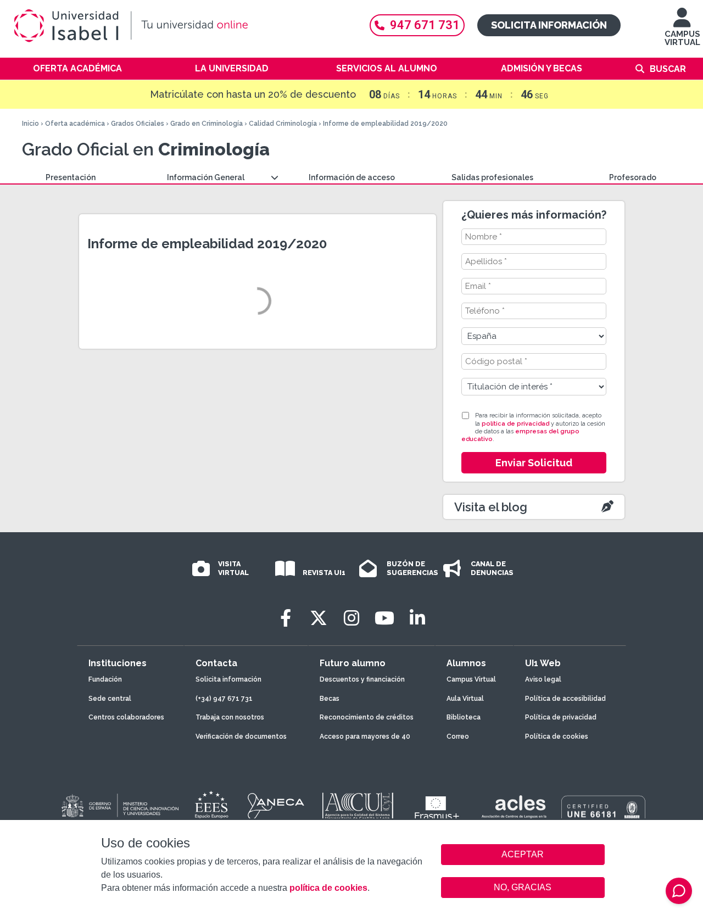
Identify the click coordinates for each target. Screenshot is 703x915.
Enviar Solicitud (533, 462)
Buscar (668, 69)
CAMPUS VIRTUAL (682, 38)
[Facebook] (285, 618)
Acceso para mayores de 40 (365, 736)
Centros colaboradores (126, 717)
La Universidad (232, 68)
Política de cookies (556, 736)
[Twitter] (318, 618)
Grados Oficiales (137, 123)
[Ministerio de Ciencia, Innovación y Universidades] (119, 806)
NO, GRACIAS (522, 887)
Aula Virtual (465, 698)
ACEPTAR (522, 855)
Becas (329, 698)
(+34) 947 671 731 (224, 698)
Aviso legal (543, 679)
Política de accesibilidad (565, 698)
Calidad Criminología (283, 123)
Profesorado (632, 177)
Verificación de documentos (241, 736)
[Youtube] (384, 618)
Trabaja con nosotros (230, 717)
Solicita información (549, 25)
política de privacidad (515, 423)
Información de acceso (352, 177)
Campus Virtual (471, 679)
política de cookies (328, 887)
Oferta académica (77, 68)
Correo (458, 736)
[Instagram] (351, 618)
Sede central (109, 698)
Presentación (71, 177)
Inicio (30, 123)
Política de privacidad (560, 717)
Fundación (105, 679)
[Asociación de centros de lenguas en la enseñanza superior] (514, 809)
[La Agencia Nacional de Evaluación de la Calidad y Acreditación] (276, 806)
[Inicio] (181, 25)
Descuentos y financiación (362, 679)
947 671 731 (425, 25)
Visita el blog (490, 507)
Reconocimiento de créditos (367, 717)
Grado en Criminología (206, 123)
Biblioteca (464, 717)
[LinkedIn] (417, 618)
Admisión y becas (541, 68)
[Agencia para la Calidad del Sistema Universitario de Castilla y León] (357, 806)
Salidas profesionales (492, 177)
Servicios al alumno (386, 68)
